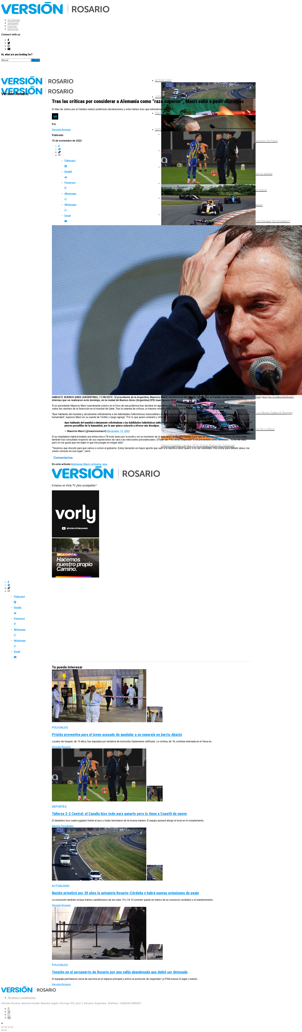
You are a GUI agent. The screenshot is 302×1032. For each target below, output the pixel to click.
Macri (86, 464)
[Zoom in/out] (12, 1027)
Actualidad (14, 20)
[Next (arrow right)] (5, 1030)
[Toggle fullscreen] (9, 1027)
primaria (96, 464)
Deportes (13, 29)
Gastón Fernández (63, 826)
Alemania (76, 464)
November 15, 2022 (118, 431)
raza (104, 464)
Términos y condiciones (22, 997)
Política (12, 26)
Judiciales (13, 23)
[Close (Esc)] (2, 1027)
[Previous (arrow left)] (2, 1030)
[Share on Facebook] (154, 146)
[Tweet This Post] (154, 149)
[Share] (5, 1027)
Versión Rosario (61, 129)
